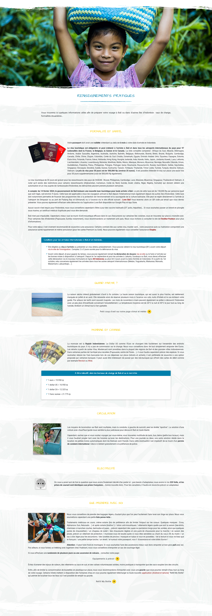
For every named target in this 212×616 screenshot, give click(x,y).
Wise (90, 361)
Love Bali (126, 200)
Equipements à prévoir (103, 559)
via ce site (141, 254)
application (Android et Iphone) (155, 573)
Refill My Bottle (103, 581)
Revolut (81, 361)
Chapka (152, 230)
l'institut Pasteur (168, 219)
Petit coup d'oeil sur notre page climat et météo (123, 311)
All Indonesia (98, 259)
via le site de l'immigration (59, 249)
